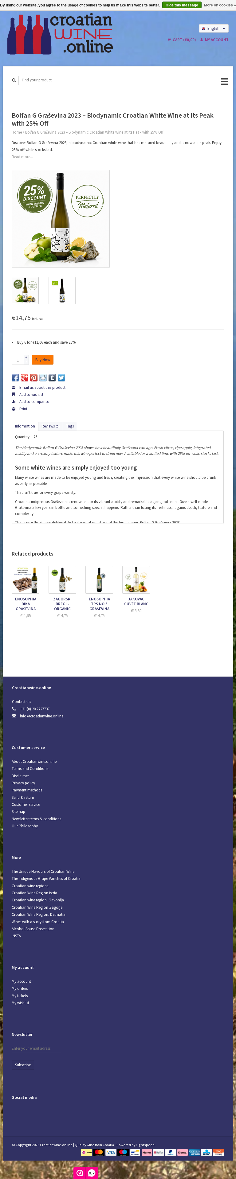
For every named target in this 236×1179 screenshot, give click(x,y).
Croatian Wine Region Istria (34, 893)
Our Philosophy (25, 826)
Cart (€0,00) (184, 39)
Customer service (26, 804)
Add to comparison (35, 401)
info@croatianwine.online (41, 716)
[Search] (14, 80)
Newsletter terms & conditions (36, 819)
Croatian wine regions (30, 885)
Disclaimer (20, 776)
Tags (70, 426)
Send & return (23, 797)
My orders (20, 988)
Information (25, 426)
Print (22, 409)
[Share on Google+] (24, 377)
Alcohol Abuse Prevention (33, 928)
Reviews (50, 426)
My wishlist (20, 1002)
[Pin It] (33, 377)
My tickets (20, 995)
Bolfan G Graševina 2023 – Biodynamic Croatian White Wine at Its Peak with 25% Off (94, 132)
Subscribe (23, 1065)
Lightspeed (145, 1144)
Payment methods (27, 790)
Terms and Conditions (30, 768)
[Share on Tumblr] (52, 377)
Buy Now (42, 359)
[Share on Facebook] (15, 377)
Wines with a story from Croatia (38, 921)
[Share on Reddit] (43, 377)
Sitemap (18, 811)
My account (216, 39)
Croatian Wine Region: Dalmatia (38, 914)
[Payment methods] (87, 1152)
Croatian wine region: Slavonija (38, 900)
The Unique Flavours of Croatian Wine (43, 871)
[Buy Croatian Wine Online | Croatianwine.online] (77, 34)
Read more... (22, 156)
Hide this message (182, 5)
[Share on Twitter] (61, 377)
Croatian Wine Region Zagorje (37, 907)
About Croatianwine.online (34, 761)
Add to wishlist (30, 394)
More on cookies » (220, 5)
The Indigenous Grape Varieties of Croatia (46, 878)
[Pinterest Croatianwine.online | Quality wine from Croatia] (30, 1113)
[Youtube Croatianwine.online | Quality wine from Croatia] (43, 1113)
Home (17, 132)
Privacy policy (23, 783)
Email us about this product (41, 387)
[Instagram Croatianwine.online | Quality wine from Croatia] (56, 1113)
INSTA (16, 936)
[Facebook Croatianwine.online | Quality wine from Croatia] (18, 1113)
